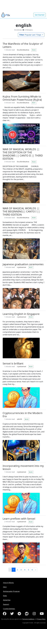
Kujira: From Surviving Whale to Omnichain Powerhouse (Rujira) (22, 98)
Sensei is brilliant (13, 363)
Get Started (39, 15)
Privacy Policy (41, 619)
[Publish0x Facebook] (5, 614)
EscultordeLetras (23, 50)
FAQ (5, 587)
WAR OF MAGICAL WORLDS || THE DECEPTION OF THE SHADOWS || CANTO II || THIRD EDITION (23, 153)
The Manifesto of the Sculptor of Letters (23, 45)
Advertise (6, 600)
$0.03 (34, 50)
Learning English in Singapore (21, 314)
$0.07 (30, 267)
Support (6, 604)
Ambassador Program (11, 591)
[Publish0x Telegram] (19, 614)
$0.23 (30, 317)
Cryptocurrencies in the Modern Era (22, 414)
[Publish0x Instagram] (34, 614)
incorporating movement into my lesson (23, 467)
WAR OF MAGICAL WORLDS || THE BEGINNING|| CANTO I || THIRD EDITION (21, 211)
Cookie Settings (9, 609)
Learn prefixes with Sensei (19, 518)
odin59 (19, 419)
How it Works (8, 583)
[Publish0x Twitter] (12, 614)
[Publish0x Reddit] (27, 614)
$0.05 (30, 366)
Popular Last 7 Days (30, 35)
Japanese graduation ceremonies (23, 264)
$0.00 (34, 218)
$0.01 (34, 103)
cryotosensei (22, 267)
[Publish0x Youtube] (42, 614)
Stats (5, 596)
